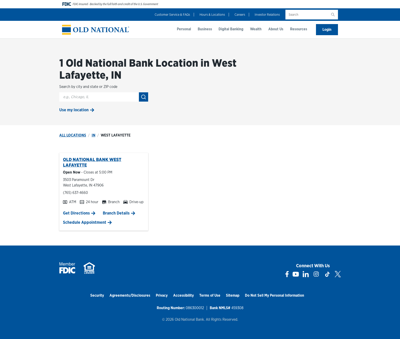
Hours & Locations (212, 14)
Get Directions (76, 213)
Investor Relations (267, 14)
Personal (184, 29)
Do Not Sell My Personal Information (274, 295)
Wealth (256, 29)
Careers (239, 14)
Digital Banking (231, 29)
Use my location (74, 109)
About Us (275, 29)
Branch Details (116, 213)
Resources (298, 29)
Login (326, 29)
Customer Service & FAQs (172, 14)
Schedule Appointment (84, 222)
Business (205, 29)
